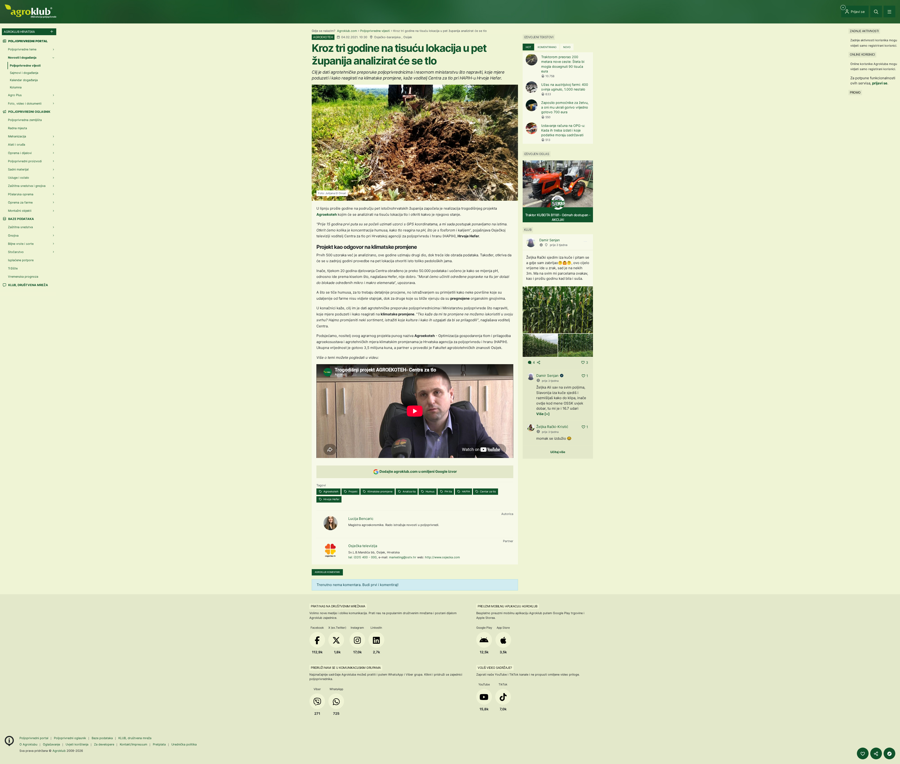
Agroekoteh (326, 214)
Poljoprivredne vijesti (375, 31)
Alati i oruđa (16, 144)
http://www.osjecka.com (442, 557)
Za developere (104, 744)
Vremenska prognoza (23, 276)
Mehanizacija (17, 136)
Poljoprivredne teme (22, 49)
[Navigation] (889, 11)
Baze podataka (21, 219)
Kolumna (16, 87)
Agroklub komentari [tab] (327, 572)
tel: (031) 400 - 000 (362, 557)
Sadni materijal (18, 169)
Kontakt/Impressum (133, 744)
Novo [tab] (566, 47)
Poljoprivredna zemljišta (25, 120)
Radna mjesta (17, 128)
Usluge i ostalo (18, 177)
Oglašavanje (51, 744)
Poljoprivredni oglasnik (29, 111)
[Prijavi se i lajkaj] (863, 753)
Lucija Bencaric (360, 518)
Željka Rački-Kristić (552, 426)
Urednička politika (184, 744)
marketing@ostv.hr (402, 557)
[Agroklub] (30, 11)
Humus (430, 491)
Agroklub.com (347, 31)
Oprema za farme (20, 202)
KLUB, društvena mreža (28, 285)
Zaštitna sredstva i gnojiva (26, 186)
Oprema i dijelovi (20, 153)
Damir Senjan (549, 240)
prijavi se (879, 83)
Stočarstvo (16, 252)
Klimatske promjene (380, 491)
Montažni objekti (19, 210)
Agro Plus (15, 95)
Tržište (13, 268)
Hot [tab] (528, 47)
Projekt (352, 491)
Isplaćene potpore (21, 260)
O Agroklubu (28, 744)
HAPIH (465, 491)
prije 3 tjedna (558, 245)
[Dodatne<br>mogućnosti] (889, 753)
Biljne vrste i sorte (21, 244)
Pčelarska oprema (20, 194)
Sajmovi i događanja (24, 73)
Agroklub (59, 751)
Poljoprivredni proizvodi (25, 161)
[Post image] (558, 309)
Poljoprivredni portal (34, 738)
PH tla (448, 491)
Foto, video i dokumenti (24, 103)
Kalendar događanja (24, 80)
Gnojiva (13, 235)
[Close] (876, 11)
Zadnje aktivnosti (864, 31)
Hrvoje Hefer (331, 499)
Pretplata (159, 744)
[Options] (585, 241)
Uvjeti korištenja (77, 744)
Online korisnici (862, 54)
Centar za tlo (487, 491)
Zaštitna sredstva (20, 227)
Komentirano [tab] (547, 47)
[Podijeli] (876, 753)
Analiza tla (409, 491)
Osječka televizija (362, 546)
